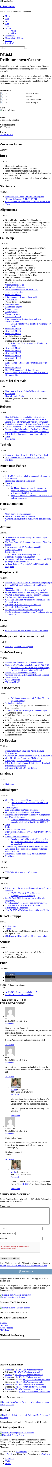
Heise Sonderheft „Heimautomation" (20, 516)
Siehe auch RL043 (13, 316)
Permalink (9, 1023)
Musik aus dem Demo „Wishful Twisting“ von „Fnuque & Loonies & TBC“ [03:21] (24, 198)
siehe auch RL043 (13, 294)
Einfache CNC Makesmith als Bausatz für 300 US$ (27, 665)
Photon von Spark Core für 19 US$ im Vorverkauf (26, 455)
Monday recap (11, 309)
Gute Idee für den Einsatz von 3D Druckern (23, 758)
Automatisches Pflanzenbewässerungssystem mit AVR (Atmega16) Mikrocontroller (28, 560)
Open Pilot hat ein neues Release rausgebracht (24, 800)
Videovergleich (11, 807)
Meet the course (12, 304)
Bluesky (3, 1323)
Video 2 (8, 486)
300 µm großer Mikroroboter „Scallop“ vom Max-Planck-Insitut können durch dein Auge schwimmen (27, 430)
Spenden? (9, 43)
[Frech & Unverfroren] (26, 1404)
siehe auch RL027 (13, 353)
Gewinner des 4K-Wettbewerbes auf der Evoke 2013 (27, 201)
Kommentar (6, 1206)
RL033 (25, 1184)
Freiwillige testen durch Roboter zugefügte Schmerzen (28, 424)
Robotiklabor (7, 6)
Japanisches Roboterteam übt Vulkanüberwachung (26, 422)
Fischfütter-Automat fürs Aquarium (20, 557)
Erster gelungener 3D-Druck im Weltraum (23, 760)
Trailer (8, 929)
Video (13, 33)
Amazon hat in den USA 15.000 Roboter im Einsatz (27, 427)
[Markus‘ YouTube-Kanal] (15, 1308)
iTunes (8, 1463)
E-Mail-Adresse (7, 1233)
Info (7, 18)
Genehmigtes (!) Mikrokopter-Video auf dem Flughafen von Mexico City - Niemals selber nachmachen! (29, 841)
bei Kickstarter (11, 552)
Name (3, 1228)
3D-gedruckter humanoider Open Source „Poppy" (26, 434)
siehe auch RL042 (13, 348)
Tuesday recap (11, 311)
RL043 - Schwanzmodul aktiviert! (21, 992)
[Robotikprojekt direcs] (17, 1433)
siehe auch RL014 (13, 358)
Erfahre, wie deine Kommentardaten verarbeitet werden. (23, 1265)
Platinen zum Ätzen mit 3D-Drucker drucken (24, 663)
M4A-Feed (4, 1330)
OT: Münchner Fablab (14, 285)
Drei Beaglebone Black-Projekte (19, 646)
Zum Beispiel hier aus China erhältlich (21, 810)
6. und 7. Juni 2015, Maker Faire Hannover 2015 (26, 903)
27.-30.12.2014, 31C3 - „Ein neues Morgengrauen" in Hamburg (25, 894)
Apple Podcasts (6, 1328)
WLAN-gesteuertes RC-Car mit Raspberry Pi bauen (27, 595)
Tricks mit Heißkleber (14, 682)
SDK (7, 827)
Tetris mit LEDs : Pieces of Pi (17, 607)
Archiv (8, 28)
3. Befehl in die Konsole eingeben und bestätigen (26, 710)
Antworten (9, 1044)
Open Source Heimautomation (18, 514)
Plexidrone (9, 856)
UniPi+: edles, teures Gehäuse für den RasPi (24, 609)
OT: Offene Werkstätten (15, 287)
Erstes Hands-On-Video (15, 829)
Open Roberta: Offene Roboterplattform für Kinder (26, 630)
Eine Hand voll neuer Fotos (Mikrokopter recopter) (26, 391)
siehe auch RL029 (13, 331)
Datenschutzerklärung (14, 38)
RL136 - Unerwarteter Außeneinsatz (30, 1384)
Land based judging (13, 307)
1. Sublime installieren (14, 703)
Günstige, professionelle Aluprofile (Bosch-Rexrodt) (27, 675)
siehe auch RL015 (13, 355)
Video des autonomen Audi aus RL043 (21, 290)
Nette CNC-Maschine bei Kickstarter (21, 672)
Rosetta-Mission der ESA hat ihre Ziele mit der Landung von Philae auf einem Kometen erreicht (25, 418)
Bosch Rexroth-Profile (14, 396)
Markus (14, 1089)
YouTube (4, 1325)
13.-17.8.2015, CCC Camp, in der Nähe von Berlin (27, 910)
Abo (7, 21)
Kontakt (8, 40)
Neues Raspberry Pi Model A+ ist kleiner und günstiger (28, 583)
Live (7, 23)
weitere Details (11, 677)
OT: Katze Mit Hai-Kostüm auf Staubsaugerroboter (27, 936)
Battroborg (9, 784)
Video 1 (8, 483)
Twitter (8, 1461)
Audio (13, 31)
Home (8, 16)
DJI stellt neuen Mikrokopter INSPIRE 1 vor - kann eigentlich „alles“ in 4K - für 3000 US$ (30, 820)
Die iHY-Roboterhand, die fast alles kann (22, 370)
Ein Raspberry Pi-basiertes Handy (19, 597)
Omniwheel (10, 393)
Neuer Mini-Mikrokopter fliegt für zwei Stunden (25, 854)
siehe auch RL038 (13, 368)
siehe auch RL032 (13, 350)
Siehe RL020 (11, 299)
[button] (10, 974)
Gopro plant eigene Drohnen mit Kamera (22, 812)
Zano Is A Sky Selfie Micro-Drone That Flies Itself (26, 846)
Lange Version (17, 292)
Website (3, 1238)
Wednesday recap (12, 314)
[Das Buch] (26, 1417)
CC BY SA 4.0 (6, 134)
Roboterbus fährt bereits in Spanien (20, 481)
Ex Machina (10, 926)
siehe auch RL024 (13, 333)
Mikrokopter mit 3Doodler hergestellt (21, 297)
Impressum (10, 36)
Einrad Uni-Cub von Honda (17, 837)
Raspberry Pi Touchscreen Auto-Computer (23, 604)
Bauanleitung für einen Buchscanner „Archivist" (25, 590)
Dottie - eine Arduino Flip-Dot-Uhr (25, 554)
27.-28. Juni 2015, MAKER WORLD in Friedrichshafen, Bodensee (22, 906)
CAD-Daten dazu (12, 680)
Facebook (9, 1459)
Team (7, 26)
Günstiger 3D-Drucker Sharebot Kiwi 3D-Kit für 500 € (28, 756)
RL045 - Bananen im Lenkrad (19, 994)
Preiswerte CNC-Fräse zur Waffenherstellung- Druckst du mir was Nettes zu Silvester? (30, 668)
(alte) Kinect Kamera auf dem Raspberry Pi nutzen (26, 592)
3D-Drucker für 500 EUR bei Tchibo (21, 768)
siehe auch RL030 (13, 329)
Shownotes (10, 439)
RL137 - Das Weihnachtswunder (29, 1370)
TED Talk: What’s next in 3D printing (21, 872)
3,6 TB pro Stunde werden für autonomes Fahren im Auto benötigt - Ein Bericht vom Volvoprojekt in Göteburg (29, 490)
